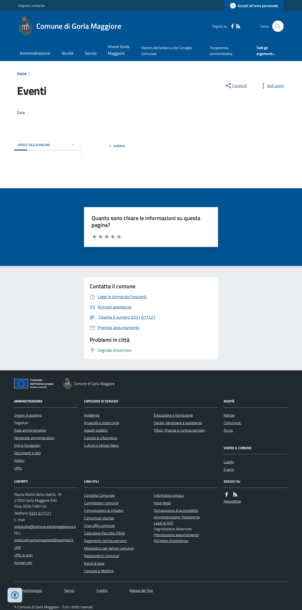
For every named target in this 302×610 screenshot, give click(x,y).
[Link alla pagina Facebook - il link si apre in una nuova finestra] (232, 26)
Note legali (162, 503)
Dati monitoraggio (28, 590)
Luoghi (229, 462)
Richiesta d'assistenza (171, 540)
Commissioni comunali (101, 503)
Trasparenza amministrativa (221, 50)
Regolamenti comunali (101, 556)
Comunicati (232, 423)
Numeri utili (23, 562)
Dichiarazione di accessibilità (176, 510)
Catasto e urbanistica (100, 438)
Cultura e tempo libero (101, 445)
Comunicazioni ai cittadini (103, 510)
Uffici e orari (23, 555)
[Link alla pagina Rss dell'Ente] (235, 494)
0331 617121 (40, 513)
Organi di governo (28, 415)
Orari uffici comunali (99, 525)
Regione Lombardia (31, 5)
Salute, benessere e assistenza (178, 423)
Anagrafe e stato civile (101, 423)
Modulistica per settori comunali (109, 548)
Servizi (90, 53)
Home (21, 73)
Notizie (229, 415)
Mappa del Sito (141, 590)
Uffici (18, 468)
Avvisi (228, 430)
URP (17, 547)
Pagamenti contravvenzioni (105, 540)
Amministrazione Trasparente (177, 517)
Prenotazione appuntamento (176, 535)
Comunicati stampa (99, 518)
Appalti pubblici (96, 430)
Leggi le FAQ (163, 523)
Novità (67, 53)
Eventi (229, 469)
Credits (101, 590)
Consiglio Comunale (99, 495)
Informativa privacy (169, 495)
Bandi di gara (94, 563)
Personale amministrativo (34, 438)
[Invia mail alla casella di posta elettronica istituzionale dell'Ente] (45, 526)
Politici (19, 460)
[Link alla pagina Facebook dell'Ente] (226, 494)
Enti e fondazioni (27, 445)
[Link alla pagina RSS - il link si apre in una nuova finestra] (238, 26)
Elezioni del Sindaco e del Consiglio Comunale (166, 50)
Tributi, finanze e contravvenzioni (179, 430)
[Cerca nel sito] (276, 26)
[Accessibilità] (15, 595)
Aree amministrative (30, 430)
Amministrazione (35, 53)
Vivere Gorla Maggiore (118, 49)
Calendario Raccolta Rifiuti (104, 533)
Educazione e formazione (173, 415)
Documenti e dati (27, 453)
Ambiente (91, 415)
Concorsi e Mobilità (98, 571)
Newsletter (232, 501)
